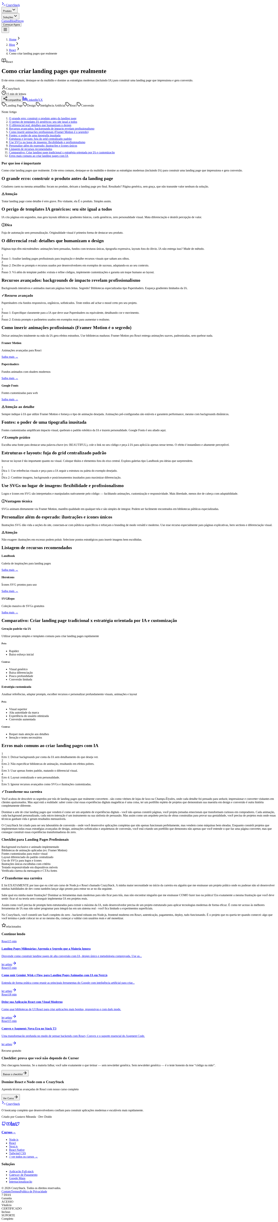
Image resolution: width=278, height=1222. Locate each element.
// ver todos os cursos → (23, 1156)
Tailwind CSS (17, 1153)
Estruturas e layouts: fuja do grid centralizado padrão (40, 138)
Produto (7, 11)
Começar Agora (11, 24)
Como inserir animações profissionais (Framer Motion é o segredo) (49, 132)
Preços (20, 21)
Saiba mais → (10, 356)
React (12, 50)
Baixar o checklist (13, 1074)
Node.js (13, 1139)
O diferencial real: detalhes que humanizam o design (40, 125)
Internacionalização (20, 1181)
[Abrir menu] (5, 30)
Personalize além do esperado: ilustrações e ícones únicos (43, 145)
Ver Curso (8, 1098)
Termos (15, 1191)
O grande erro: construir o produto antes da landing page (42, 118)
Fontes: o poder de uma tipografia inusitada (35, 135)
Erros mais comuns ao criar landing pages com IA (38, 155)
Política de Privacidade (33, 1191)
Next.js (13, 1146)
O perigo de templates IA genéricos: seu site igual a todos (43, 121)
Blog (13, 21)
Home (12, 39)
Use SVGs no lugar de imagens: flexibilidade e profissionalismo (47, 142)
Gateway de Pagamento (23, 1174)
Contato (6, 1191)
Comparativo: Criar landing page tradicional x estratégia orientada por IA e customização (62, 152)
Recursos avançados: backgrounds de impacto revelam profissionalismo (51, 128)
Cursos (6, 21)
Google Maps (17, 1178)
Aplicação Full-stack (21, 1171)
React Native (17, 1149)
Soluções (8, 17)
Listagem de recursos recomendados (30, 149)
